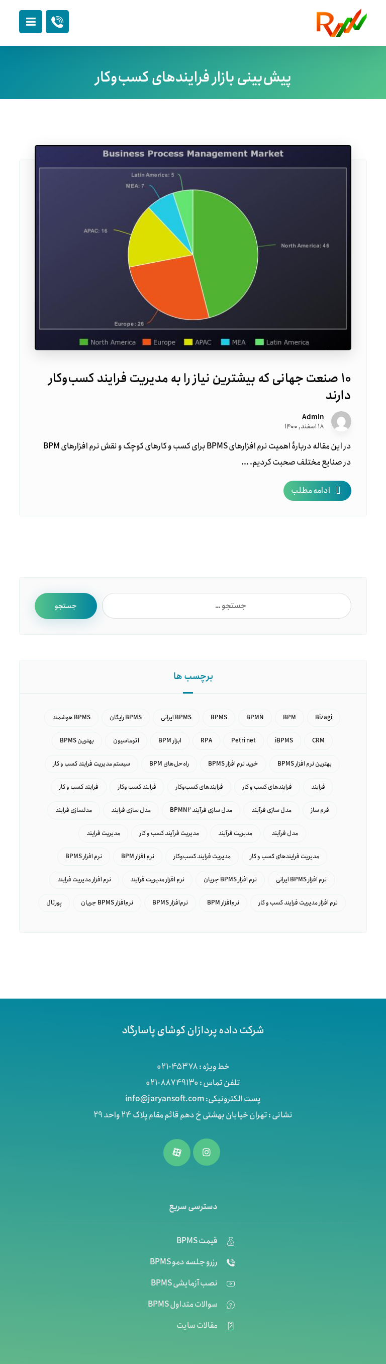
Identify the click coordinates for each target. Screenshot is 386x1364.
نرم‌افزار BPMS (170, 902)
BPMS (219, 717)
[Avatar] (341, 421)
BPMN (255, 717)
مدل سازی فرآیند (271, 810)
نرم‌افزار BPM (223, 902)
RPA (206, 740)
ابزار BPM (169, 740)
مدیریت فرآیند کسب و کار (169, 833)
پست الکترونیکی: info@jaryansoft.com (193, 1099)
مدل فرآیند (284, 833)
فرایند (318, 787)
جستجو (66, 606)
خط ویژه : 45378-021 (193, 1066)
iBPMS (284, 740)
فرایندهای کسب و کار (267, 787)
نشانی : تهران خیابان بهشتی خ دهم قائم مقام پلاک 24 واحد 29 (193, 1115)
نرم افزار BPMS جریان (230, 879)
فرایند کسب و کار (79, 787)
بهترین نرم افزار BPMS (304, 764)
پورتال (54, 902)
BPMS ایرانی (176, 717)
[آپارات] (176, 1152)
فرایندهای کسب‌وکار (199, 787)
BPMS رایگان (126, 717)
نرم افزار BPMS (83, 856)
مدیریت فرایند (103, 833)
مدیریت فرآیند (235, 833)
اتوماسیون (126, 740)
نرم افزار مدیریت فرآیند (157, 879)
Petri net (243, 740)
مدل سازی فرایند (131, 810)
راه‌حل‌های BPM (169, 764)
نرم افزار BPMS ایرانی (301, 879)
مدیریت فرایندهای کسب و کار (284, 856)
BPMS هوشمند (71, 717)
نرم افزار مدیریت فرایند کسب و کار (298, 902)
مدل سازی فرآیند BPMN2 (201, 810)
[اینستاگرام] (206, 1152)
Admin (313, 417)
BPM (289, 717)
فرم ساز (320, 810)
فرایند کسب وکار (137, 787)
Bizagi (323, 717)
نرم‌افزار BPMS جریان (107, 902)
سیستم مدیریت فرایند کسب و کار (91, 764)
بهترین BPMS (77, 740)
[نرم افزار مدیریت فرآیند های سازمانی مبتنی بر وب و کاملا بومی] (342, 23)
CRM (318, 740)
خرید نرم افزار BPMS (233, 764)
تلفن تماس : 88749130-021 (193, 1083)
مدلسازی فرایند (73, 810)
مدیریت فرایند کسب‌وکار (202, 856)
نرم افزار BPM (137, 856)
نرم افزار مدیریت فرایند (84, 879)
